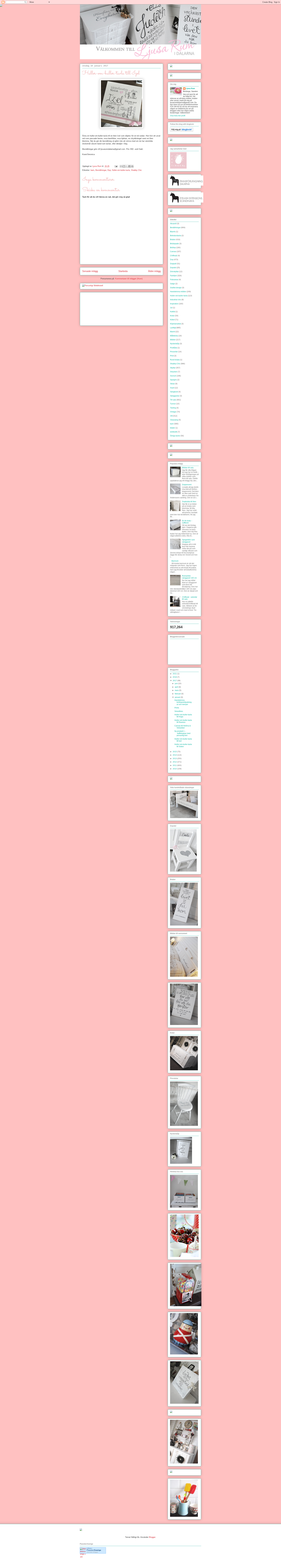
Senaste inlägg (90, 271)
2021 (175, 674)
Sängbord (174, 392)
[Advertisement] (97, 308)
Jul (171, 308)
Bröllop (173, 248)
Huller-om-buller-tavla (121, 170)
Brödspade (174, 244)
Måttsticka (174, 336)
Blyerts (172, 232)
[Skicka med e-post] (121, 166)
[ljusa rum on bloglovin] (181, 131)
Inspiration (174, 304)
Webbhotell (98, 285)
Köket (172, 320)
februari (178, 694)
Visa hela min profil (177, 116)
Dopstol (173, 268)
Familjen (173, 276)
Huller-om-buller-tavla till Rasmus (183, 721)
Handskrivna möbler (178, 292)
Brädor (172, 240)
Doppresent (186, 485)
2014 (175, 755)
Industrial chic (175, 300)
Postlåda (173, 348)
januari (178, 697)
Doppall (173, 264)
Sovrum (173, 376)
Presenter (174, 352)
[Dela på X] (126, 166)
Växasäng (174, 420)
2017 (175, 681)
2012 (175, 762)
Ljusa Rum (190, 88)
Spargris (173, 380)
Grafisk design (175, 288)
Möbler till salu (188, 468)
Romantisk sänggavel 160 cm (189, 577)
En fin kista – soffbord (187, 522)
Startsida (123, 271)
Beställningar (100, 170)
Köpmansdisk (175, 324)
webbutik (173, 432)
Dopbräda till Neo (189, 502)
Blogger (152, 1537)
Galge (172, 284)
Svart (172, 388)
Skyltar (172, 368)
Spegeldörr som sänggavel (188, 541)
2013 (175, 759)
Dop (109, 170)
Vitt (171, 416)
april (177, 687)
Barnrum (175, 561)
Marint (172, 332)
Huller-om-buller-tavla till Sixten (183, 745)
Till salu (173, 400)
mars (177, 690)
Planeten (94, 1550)
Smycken (173, 372)
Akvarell (173, 224)
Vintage (173, 412)
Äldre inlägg (154, 271)
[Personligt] (87, 285)
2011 (175, 765)
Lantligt (173, 328)
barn (92, 170)
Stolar (172, 384)
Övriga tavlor (175, 436)
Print (172, 356)
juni (176, 683)
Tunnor (173, 404)
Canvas (173, 252)
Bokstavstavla (175, 236)
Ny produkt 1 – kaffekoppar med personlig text (182, 733)
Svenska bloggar (92, 1552)
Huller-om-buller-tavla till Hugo (183, 716)
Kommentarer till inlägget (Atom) (129, 279)
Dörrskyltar (174, 272)
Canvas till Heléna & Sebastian (182, 727)
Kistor (172, 316)
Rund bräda (175, 360)
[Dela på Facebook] (129, 166)
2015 (175, 752)
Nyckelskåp (174, 344)
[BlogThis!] (123, 166)
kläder (172, 428)
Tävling (173, 408)
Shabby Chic (136, 170)
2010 (175, 769)
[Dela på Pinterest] (132, 166)
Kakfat (172, 312)
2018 (175, 677)
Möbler (173, 340)
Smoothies (178, 711)
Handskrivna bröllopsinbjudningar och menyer (183, 702)
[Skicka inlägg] (116, 166)
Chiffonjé (173, 256)
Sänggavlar (174, 396)
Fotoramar (174, 280)
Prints (176, 708)
